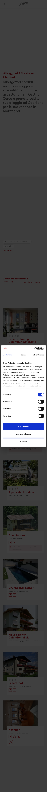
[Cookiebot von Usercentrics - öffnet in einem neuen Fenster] (34, 348)
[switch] (41, 403)
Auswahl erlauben (23, 434)
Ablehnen (23, 441)
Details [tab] (23, 355)
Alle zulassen (23, 426)
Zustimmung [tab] (8, 355)
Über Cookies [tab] (38, 355)
